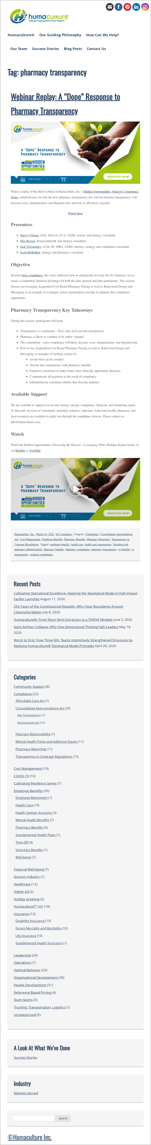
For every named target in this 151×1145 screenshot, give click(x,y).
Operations (22, 962)
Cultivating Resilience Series (35, 783)
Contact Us (96, 48)
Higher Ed (21, 891)
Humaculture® (21, 35)
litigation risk (120, 544)
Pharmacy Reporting (98, 539)
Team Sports (23, 999)
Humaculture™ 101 (28, 906)
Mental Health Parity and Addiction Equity (46, 741)
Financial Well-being (29, 869)
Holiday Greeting (27, 899)
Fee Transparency (29, 715)
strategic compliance (41, 554)
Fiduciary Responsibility (33, 734)
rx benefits (124, 549)
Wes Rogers (27, 241)
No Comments (64, 534)
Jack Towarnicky (30, 246)
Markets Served (26, 1093)
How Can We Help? (102, 35)
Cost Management (30, 539)
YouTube (35, 450)
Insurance (21, 914)
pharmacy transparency (104, 549)
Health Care (24, 805)
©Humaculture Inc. (30, 1136)
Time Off (22, 842)
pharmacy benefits (54, 549)
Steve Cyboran (29, 235)
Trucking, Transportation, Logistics (39, 1007)
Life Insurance (26, 936)
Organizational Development (36, 977)
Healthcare (22, 884)
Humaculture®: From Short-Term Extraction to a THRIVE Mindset (63, 619)
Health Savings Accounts (34, 813)
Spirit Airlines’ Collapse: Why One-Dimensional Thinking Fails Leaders (66, 627)
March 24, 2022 (45, 534)
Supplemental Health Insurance (39, 943)
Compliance (92, 534)
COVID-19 (21, 776)
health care (77, 544)
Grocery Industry (27, 876)
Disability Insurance (30, 921)
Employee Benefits (52, 539)
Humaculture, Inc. (24, 534)
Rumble (20, 450)
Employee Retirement (32, 798)
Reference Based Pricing (32, 992)
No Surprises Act (28, 722)
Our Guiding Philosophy (60, 35)
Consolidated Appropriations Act (40, 708)
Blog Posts (73, 48)
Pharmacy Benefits (74, 539)
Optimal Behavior (27, 970)
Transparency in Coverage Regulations (44, 756)
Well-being (23, 857)
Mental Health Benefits (32, 820)
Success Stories (45, 48)
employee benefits (60, 544)
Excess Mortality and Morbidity (38, 928)
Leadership (22, 955)
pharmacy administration (28, 549)
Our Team (18, 48)
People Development (30, 985)
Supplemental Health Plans (36, 835)
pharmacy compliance (77, 549)
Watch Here (75, 213)
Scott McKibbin (30, 252)
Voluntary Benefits (29, 850)
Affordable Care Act (30, 701)
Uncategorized (25, 1014)
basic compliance (32, 275)
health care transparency (98, 544)
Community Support (29, 686)
